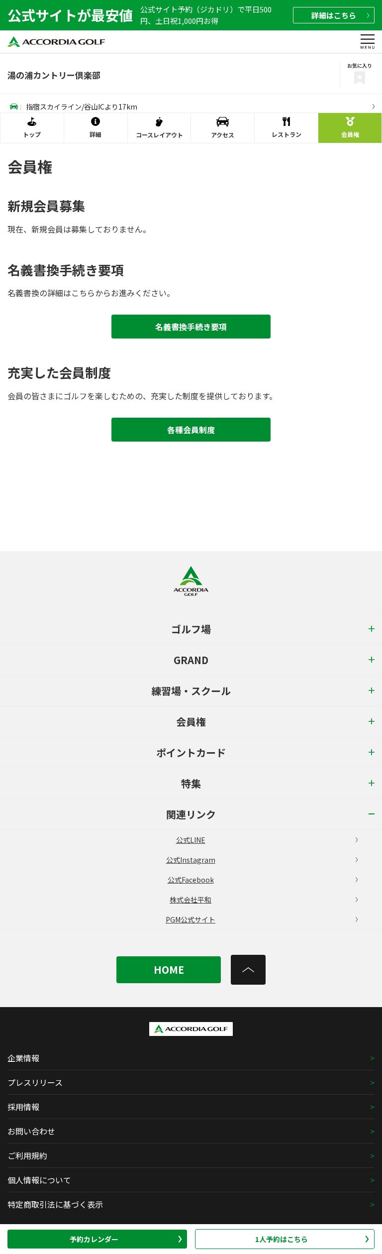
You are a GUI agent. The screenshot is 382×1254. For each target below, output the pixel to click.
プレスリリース (35, 1082)
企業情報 (23, 1058)
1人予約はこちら (281, 1239)
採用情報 (23, 1107)
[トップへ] (248, 970)
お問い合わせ (31, 1131)
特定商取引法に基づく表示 (55, 1204)
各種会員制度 (191, 430)
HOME (169, 969)
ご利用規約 (27, 1155)
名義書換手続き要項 (191, 327)
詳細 (333, 15)
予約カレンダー (94, 1239)
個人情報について (39, 1180)
